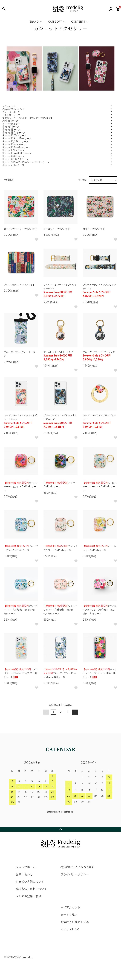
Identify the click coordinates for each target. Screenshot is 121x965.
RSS (63, 929)
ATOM (74, 929)
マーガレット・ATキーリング (58, 356)
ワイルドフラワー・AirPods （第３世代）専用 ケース (60, 610)
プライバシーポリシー (74, 874)
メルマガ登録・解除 (28, 896)
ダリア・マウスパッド (94, 229)
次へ (75, 712)
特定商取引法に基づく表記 (77, 867)
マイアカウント (70, 907)
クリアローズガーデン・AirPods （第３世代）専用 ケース (99, 610)
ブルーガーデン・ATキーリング (99, 356)
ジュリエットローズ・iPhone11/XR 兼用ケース (99, 673)
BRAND (34, 22)
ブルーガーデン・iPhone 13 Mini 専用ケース (60, 673)
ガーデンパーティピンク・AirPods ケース (20, 487)
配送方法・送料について (31, 889)
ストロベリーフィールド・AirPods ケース (99, 487)
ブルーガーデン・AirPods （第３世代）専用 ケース (20, 610)
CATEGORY (55, 22)
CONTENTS (78, 22)
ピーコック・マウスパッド (56, 229)
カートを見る (69, 915)
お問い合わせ (24, 874)
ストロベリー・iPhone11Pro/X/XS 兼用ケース (20, 673)
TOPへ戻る (60, 829)
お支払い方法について (30, 881)
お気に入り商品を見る (74, 922)
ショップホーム (26, 867)
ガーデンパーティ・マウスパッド (20, 229)
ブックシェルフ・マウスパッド (19, 285)
